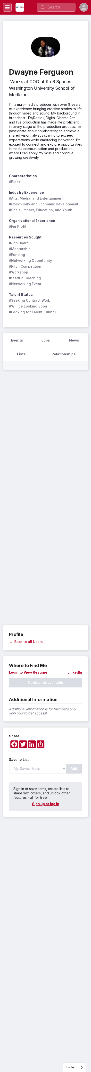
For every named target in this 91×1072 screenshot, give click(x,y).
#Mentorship (20, 249)
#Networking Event (25, 284)
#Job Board (19, 243)
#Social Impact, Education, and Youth (40, 210)
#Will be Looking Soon (28, 306)
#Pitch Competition (25, 266)
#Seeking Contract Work (29, 300)
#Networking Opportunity (30, 260)
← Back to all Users (26, 642)
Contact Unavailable (45, 682)
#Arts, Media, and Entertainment (36, 198)
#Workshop (18, 272)
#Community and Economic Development (43, 204)
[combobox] (74, 1067)
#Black (14, 182)
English (71, 1067)
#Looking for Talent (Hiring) (32, 312)
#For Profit (17, 226)
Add (74, 768)
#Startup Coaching (25, 278)
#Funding (17, 255)
